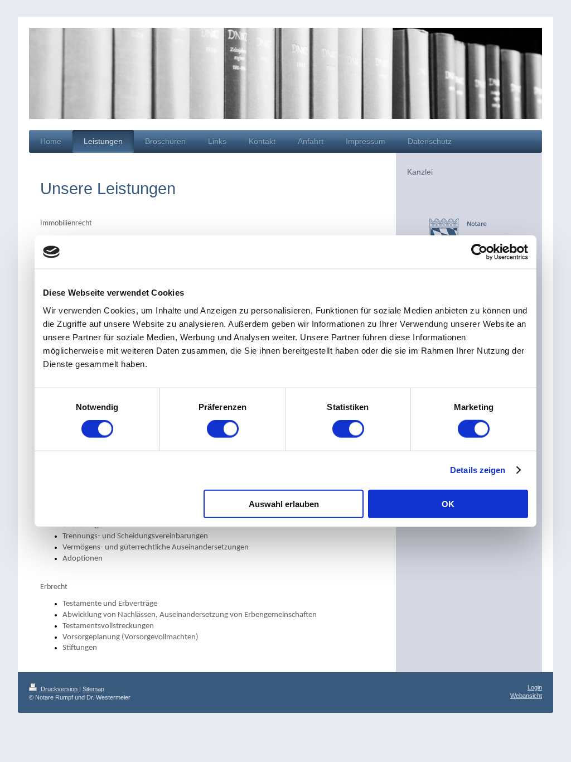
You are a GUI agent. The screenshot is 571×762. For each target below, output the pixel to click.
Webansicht (526, 695)
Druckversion (59, 689)
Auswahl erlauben (284, 503)
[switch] (223, 429)
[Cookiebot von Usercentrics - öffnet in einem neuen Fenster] (479, 252)
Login (535, 687)
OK (448, 503)
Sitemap (93, 689)
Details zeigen (477, 470)
